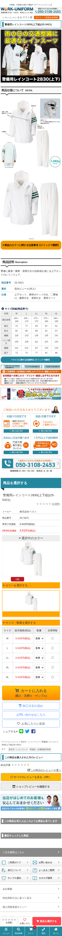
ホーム (56, 933)
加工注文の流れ (33, 706)
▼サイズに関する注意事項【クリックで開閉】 (31, 360)
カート (31, 931)
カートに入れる (31, 693)
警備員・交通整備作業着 (40, 749)
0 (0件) (56, 503)
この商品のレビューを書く (45, 770)
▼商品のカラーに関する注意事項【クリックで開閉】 (31, 245)
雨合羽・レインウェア (18, 749)
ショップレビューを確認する (33, 786)
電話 (43, 933)
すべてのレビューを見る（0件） (32, 777)
